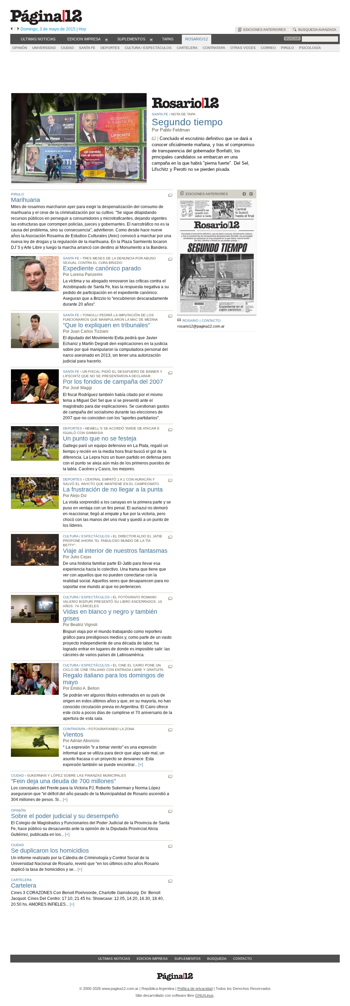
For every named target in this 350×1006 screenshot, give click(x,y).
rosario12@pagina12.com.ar (201, 326)
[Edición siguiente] (18, 29)
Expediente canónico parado (102, 268)
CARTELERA (187, 48)
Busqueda (217, 958)
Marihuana (25, 199)
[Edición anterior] (11, 29)
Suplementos (187, 958)
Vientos (73, 734)
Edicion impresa (152, 958)
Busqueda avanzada (316, 29)
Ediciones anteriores (263, 29)
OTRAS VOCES (243, 48)
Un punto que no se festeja (99, 438)
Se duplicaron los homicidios (50, 850)
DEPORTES (110, 48)
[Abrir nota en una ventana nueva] (154, 138)
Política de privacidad (195, 988)
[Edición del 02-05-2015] (243, 194)
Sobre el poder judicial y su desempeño (65, 816)
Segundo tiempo (187, 122)
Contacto (242, 958)
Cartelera (23, 885)
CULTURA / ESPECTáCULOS (148, 48)
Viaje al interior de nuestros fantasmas (115, 550)
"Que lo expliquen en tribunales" (106, 325)
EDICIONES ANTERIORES (207, 194)
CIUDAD (67, 48)
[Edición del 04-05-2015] (250, 194)
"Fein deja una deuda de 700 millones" (63, 781)
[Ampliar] (216, 313)
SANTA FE (87, 48)
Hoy (82, 29)
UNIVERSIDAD (44, 48)
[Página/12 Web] (46, 23)
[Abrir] (106, 39)
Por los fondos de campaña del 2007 (113, 381)
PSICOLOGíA (310, 48)
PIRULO (287, 48)
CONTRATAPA (214, 48)
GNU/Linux (204, 995)
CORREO (268, 48)
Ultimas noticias (114, 958)
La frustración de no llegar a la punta (113, 489)
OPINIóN (19, 48)
